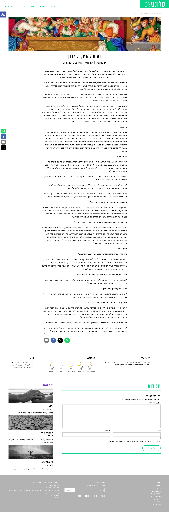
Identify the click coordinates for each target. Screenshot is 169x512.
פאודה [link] (32, 368)
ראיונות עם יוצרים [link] (155, 496)
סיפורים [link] (158, 486)
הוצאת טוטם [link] (23, 2)
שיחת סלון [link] (21, 6)
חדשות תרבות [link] (156, 491)
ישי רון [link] (14, 362)
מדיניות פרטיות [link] (155, 502)
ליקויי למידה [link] (30, 365)
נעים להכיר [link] (7, 6)
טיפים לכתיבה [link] (156, 499)
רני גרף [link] (26, 368)
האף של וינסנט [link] (23, 362)
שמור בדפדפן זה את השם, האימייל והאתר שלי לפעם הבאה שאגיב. (133, 441)
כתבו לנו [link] (15, 2)
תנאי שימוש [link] (157, 504)
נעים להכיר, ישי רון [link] (140, 13)
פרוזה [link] (53, 6)
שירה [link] (32, 6)
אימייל (106, 430)
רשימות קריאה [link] (156, 494)
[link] (3, 14)
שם (158, 430)
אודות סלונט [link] (32, 2)
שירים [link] (159, 488)
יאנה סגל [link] (52, 495)
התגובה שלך (154, 403)
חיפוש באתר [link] (6, 2)
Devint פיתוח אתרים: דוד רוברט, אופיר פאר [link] (47, 498)
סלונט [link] (158, 13)
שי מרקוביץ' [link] (18, 368)
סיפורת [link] (42, 6)
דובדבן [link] (32, 362)
